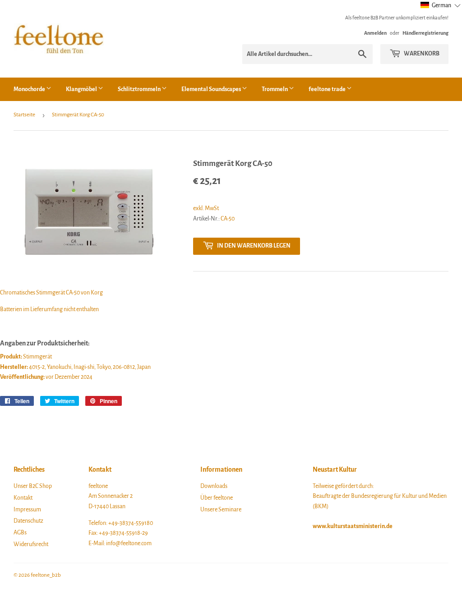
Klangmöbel (82, 89)
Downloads (213, 486)
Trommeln (275, 89)
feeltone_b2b (46, 575)
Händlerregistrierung (425, 33)
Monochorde (30, 89)
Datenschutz (28, 521)
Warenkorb (421, 54)
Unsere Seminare (220, 509)
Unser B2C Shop (33, 486)
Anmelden (375, 33)
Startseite (24, 115)
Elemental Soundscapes (211, 89)
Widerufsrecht (31, 544)
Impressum (27, 509)
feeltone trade (327, 89)
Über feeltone (216, 498)
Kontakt (23, 498)
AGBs (20, 532)
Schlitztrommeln (140, 89)
